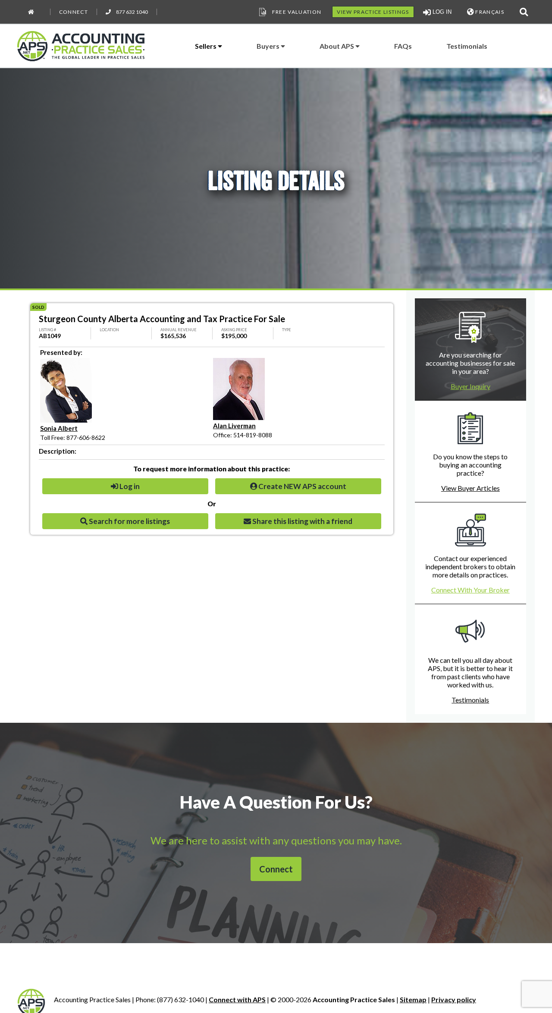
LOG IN (441, 12)
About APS (337, 46)
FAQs (403, 46)
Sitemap (413, 999)
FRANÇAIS (489, 12)
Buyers (269, 46)
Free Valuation (297, 12)
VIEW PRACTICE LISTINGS (373, 12)
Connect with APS (237, 999)
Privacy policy (453, 999)
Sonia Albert (59, 428)
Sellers (206, 46)
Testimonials (466, 46)
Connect (73, 12)
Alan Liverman (234, 426)
